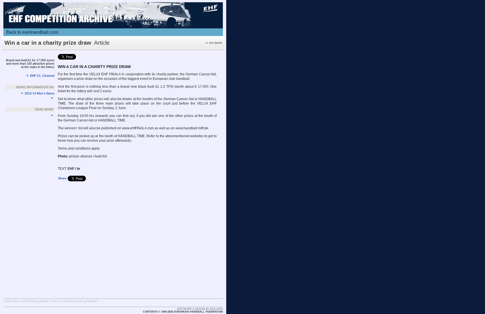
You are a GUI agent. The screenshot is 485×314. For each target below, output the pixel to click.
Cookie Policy (73, 301)
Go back (214, 42)
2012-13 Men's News (37, 93)
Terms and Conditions (20, 301)
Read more (44, 109)
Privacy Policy (50, 301)
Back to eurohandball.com (32, 32)
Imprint (92, 301)
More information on (35, 87)
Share (62, 178)
